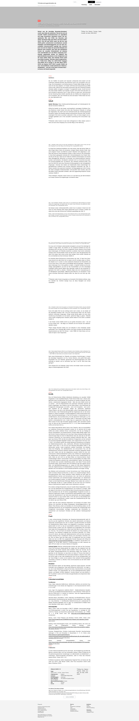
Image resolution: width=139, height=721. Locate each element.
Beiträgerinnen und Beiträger (75, 706)
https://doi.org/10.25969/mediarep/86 (80, 613)
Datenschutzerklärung (90, 707)
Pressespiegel (72, 708)
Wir (70, 705)
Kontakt (88, 705)
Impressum (89, 706)
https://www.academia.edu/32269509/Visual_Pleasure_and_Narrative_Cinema (68, 619)
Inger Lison (42, 25)
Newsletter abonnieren (74, 711)
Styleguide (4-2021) (90, 712)
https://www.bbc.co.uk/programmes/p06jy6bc (60, 540)
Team (71, 707)
